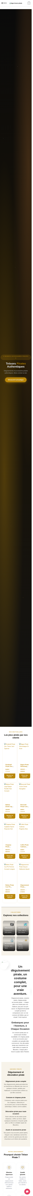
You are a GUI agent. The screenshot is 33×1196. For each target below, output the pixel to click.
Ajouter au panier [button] (10, 776)
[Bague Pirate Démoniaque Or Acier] (24, 752)
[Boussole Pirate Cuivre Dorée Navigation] (24, 792)
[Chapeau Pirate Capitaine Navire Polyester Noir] (9, 832)
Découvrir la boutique (16, 380)
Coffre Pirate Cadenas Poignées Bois (24, 847)
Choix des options (24, 776)
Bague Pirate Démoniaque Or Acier (24, 766)
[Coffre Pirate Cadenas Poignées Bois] (24, 832)
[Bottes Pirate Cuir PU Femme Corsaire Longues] (9, 873)
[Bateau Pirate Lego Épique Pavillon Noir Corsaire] (9, 792)
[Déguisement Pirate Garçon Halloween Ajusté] (24, 873)
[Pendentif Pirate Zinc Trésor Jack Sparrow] (9, 752)
